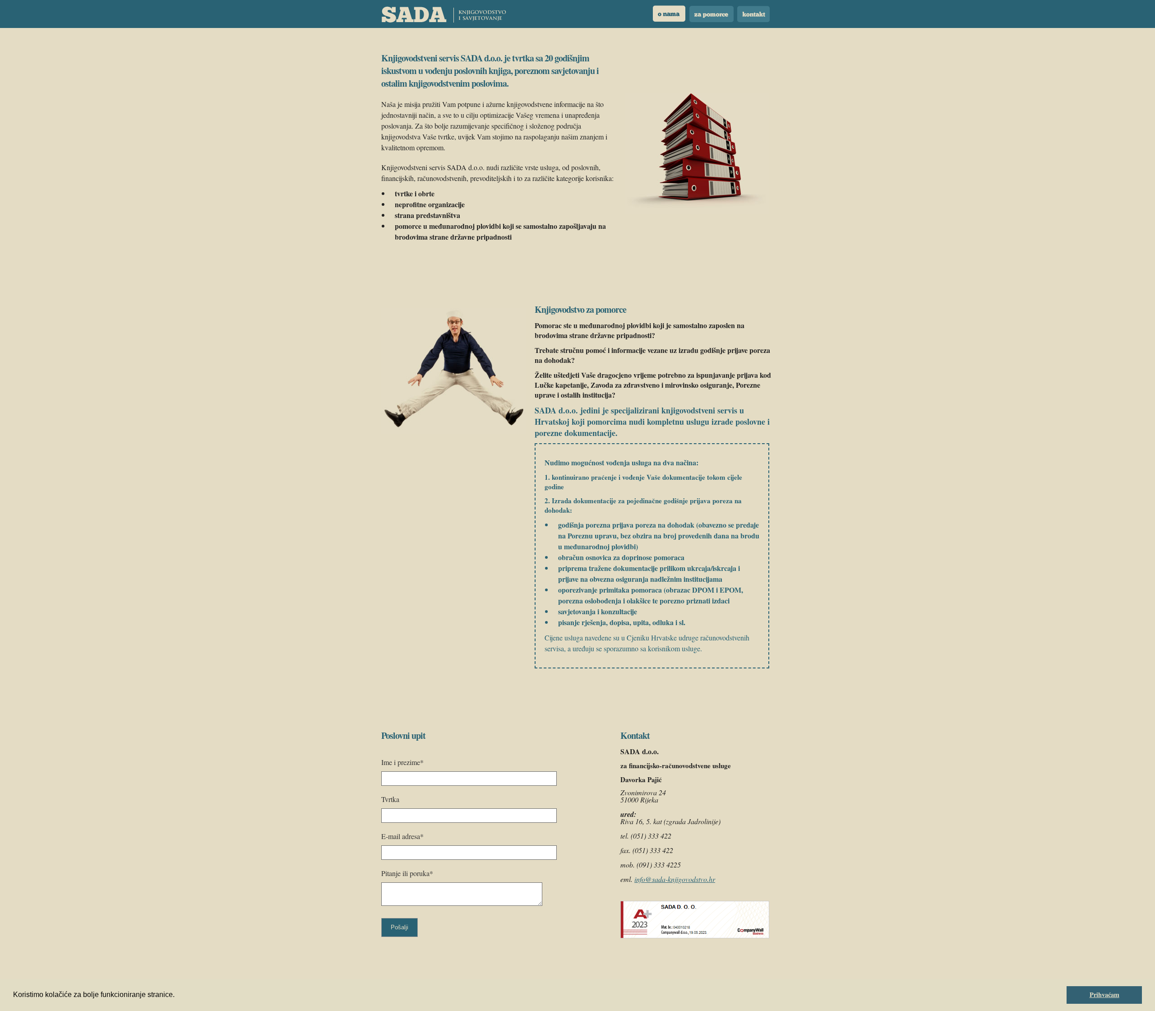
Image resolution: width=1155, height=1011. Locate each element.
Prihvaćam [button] (1104, 994)
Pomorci (711, 14)
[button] (177, 995)
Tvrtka (390, 799)
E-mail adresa (402, 836)
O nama (669, 14)
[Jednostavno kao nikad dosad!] (443, 14)
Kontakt (753, 14)
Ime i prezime (402, 762)
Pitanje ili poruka (407, 873)
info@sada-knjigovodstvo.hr (674, 879)
